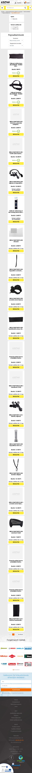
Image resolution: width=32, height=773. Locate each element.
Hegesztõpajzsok (6, 12)
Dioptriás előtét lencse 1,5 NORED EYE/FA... (16, 357)
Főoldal (2, 11)
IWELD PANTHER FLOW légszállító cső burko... (16, 270)
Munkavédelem (27, 11)
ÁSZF (16, 711)
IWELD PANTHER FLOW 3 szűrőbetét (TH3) (16, 386)
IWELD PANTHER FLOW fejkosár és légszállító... (16, 182)
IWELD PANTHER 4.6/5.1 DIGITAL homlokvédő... (16, 619)
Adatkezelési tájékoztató (16, 713)
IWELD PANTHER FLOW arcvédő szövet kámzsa (16, 299)
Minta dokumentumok (16, 704)
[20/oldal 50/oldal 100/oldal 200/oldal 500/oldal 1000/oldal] (16, 45)
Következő (20, 634)
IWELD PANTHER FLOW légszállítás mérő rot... (16, 444)
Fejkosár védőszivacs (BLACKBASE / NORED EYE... (16, 65)
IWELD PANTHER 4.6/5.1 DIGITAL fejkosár (16, 415)
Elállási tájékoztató (16, 717)
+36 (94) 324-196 (19, 740)
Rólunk (16, 699)
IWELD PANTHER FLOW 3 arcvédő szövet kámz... (16, 503)
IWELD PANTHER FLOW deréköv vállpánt (16, 474)
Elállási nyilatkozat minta (16, 720)
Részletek (16, 76)
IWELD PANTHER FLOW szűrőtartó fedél (16, 532)
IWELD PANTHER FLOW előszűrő (16, 241)
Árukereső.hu (16, 767)
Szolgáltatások (16, 702)
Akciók (16, 724)
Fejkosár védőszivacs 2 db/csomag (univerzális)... (16, 211)
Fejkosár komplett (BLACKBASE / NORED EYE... (16, 94)
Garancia (16, 715)
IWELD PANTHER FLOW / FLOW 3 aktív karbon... (16, 152)
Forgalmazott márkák (16, 731)
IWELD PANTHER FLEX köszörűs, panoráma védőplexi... (16, 123)
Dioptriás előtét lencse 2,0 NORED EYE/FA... (16, 561)
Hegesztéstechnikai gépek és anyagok (14, 11)
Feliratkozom (16, 689)
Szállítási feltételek (16, 729)
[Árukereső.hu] (16, 765)
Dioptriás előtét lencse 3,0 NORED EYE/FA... (16, 590)
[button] (13, 669)
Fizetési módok (16, 726)
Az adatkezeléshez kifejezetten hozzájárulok (12, 693)
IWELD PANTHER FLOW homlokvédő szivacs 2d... (16, 328)
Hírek (16, 706)
